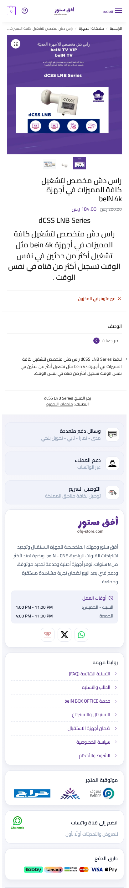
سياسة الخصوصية (91, 741)
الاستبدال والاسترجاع (89, 714)
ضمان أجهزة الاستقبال (86, 728)
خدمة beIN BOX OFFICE (85, 700)
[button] (9, 11)
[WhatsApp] (79, 635)
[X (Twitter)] (62, 635)
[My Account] (22, 11)
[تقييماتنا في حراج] (30, 793)
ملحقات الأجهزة (89, 28)
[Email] (45, 635)
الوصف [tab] (113, 326)
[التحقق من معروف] (100, 793)
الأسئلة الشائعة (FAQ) (87, 674)
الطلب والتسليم (94, 687)
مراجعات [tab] (104, 340)
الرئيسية (114, 28)
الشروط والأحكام (92, 755)
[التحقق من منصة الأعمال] (68, 793)
